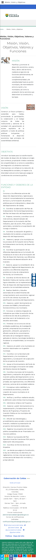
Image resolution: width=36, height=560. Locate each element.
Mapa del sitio (18, 536)
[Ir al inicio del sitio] (18, 15)
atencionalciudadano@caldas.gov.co (16, 515)
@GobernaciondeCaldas (14, 525)
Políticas (9, 536)
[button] (18, 2)
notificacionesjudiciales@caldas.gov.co (16, 521)
